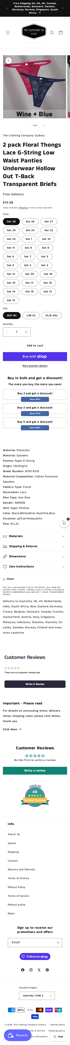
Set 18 (48, 274)
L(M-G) (31, 315)
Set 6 (10, 257)
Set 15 (29, 292)
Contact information (36, 1036)
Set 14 (11, 292)
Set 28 (11, 222)
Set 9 (28, 248)
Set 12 (11, 300)
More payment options (35, 365)
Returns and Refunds (21, 869)
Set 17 (29, 283)
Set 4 (10, 265)
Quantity (8, 324)
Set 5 (44, 257)
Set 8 (45, 248)
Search (12, 843)
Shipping (23, 207)
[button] (8, 32)
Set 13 (48, 292)
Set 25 (11, 230)
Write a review (35, 770)
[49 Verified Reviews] (35, 814)
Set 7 (27, 257)
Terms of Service (18, 878)
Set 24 (30, 230)
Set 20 (29, 274)
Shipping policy (57, 1030)
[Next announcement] (63, 8)
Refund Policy (16, 887)
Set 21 (11, 274)
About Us (14, 834)
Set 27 (49, 222)
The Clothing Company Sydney (30, 1024)
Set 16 (48, 283)
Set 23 (11, 239)
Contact (13, 861)
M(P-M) (12, 315)
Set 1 (29, 239)
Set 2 (27, 265)
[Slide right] (43, 125)
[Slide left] (26, 125)
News (11, 913)
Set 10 (46, 239)
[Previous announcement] (7, 8)
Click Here (10, 729)
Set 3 (44, 265)
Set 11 (11, 248)
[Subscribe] (57, 942)
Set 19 (11, 283)
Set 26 (30, 222)
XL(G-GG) (52, 315)
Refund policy (16, 905)
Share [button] (10, 579)
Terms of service (36, 1030)
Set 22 (49, 230)
